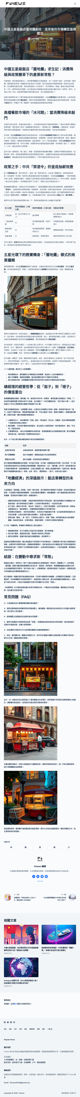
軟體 (38, 1029)
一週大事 (49, 1029)
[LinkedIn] (40, 847)
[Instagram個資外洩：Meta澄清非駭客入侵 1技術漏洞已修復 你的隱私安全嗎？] (21, 967)
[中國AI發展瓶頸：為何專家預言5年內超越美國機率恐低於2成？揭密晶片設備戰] (21, 934)
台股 (51, 38)
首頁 (5, 1029)
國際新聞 (31, 1029)
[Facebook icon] (33, 876)
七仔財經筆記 (9, 1060)
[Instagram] (8, 1022)
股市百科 (7, 1062)
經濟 (25, 1029)
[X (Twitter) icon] (42, 876)
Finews (21, 1093)
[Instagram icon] (46, 876)
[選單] (75, 4)
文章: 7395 (40, 881)
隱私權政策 (65, 1093)
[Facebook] (11, 847)
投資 (20, 1029)
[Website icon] (37, 876)
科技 (15, 1029)
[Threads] (54, 847)
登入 (15, 1004)
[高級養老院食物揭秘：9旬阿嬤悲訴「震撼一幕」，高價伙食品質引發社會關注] (59, 934)
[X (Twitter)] (25, 847)
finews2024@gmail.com (20, 1083)
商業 (10, 1029)
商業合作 (73, 1093)
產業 (43, 1029)
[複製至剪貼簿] (69, 847)
